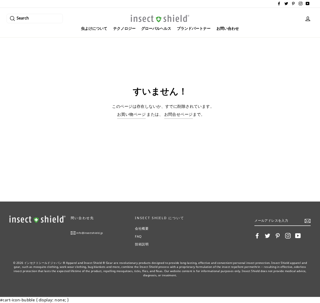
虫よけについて (94, 28)
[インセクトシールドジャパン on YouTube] (298, 236)
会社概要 (142, 228)
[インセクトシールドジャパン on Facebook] (257, 236)
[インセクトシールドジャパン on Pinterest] (277, 236)
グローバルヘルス (156, 28)
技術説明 (142, 244)
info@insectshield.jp (89, 233)
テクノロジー (124, 28)
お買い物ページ (131, 114)
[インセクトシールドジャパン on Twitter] (267, 236)
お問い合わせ (227, 28)
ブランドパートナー (194, 28)
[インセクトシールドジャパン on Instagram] (288, 236)
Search (23, 18)
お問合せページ (178, 114)
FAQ (138, 236)
